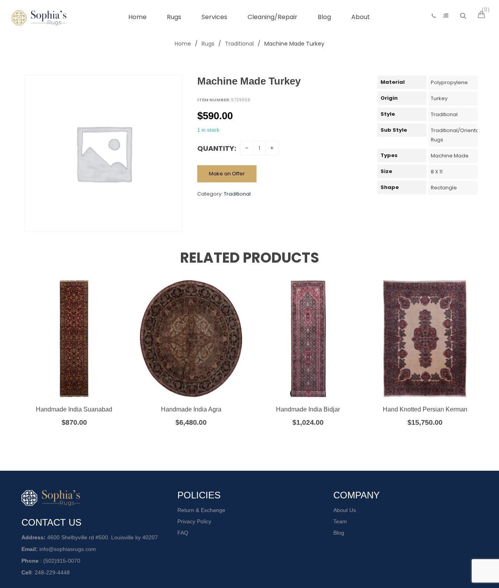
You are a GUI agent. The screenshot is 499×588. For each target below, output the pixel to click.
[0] (482, 15)
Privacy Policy (194, 521)
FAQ (182, 533)
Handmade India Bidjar (308, 409)
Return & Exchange (201, 510)
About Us (344, 510)
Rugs (208, 44)
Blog (338, 533)
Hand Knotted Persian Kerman (425, 409)
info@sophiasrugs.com (67, 549)
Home (183, 44)
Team (340, 521)
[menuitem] (137, 17)
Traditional (239, 44)
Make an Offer (227, 173)
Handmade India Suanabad (74, 409)
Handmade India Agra (191, 409)
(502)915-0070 (61, 561)
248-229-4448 (52, 572)
